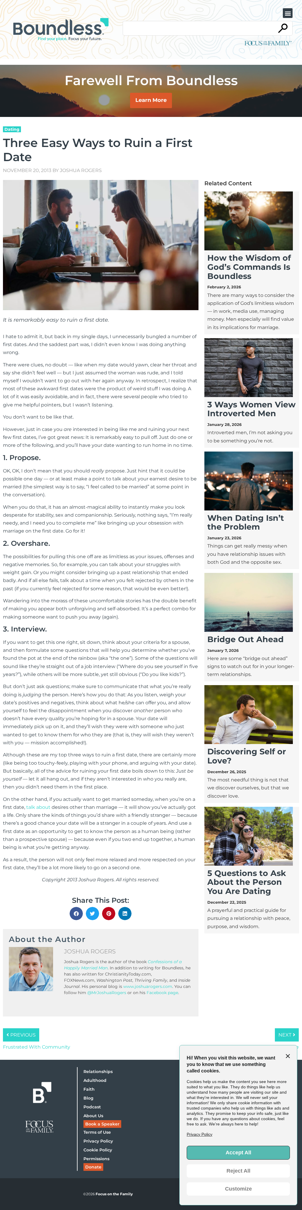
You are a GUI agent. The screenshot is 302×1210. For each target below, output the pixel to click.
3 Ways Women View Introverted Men (251, 409)
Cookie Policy (97, 1150)
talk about (38, 807)
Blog (88, 1098)
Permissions (96, 1158)
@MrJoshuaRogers (106, 992)
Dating (11, 129)
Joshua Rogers (81, 170)
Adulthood (94, 1080)
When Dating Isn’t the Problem (245, 522)
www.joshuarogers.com (147, 986)
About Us (93, 1115)
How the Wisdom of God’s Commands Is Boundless (249, 267)
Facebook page (161, 992)
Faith (89, 1089)
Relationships (98, 1071)
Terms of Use (97, 1132)
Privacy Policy (98, 1141)
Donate (93, 1167)
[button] (288, 13)
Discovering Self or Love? (246, 756)
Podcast (92, 1107)
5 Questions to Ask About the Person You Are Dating (246, 882)
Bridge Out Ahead (245, 639)
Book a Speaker (102, 1124)
